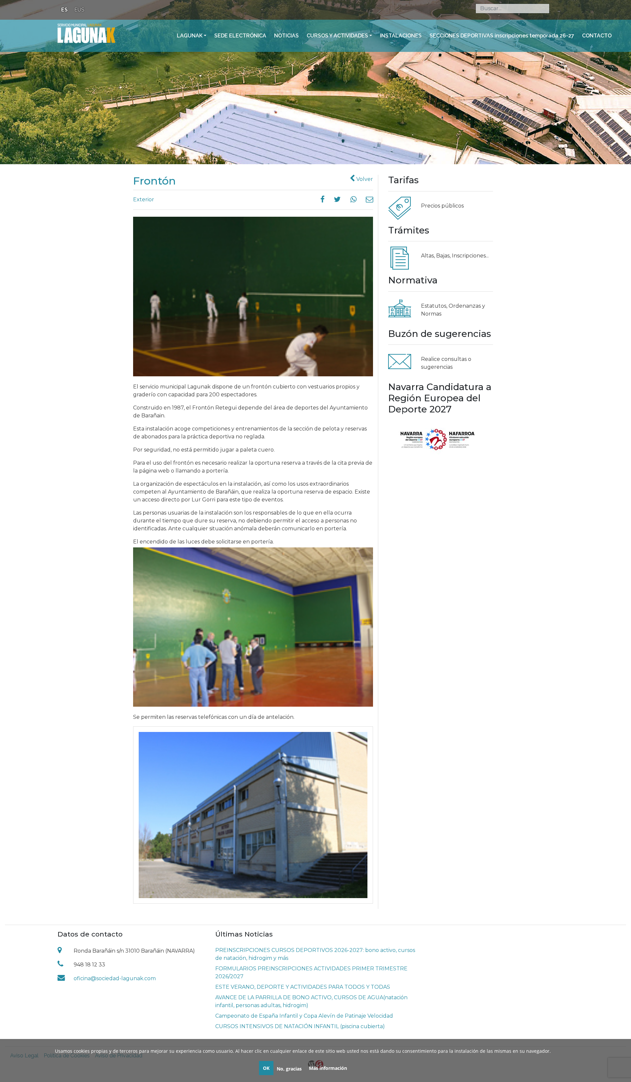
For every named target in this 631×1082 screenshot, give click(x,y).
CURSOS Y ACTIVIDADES (337, 36)
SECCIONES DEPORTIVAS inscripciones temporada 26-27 (502, 36)
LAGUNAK (189, 36)
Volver (364, 179)
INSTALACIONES (401, 36)
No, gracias (289, 1069)
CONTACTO (597, 36)
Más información (328, 1068)
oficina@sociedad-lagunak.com (115, 978)
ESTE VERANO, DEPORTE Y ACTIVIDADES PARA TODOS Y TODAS (302, 987)
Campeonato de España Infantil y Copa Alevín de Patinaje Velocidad (304, 1016)
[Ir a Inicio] (86, 33)
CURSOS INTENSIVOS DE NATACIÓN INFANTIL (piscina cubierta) (300, 1026)
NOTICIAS (286, 36)
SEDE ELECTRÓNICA (240, 36)
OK (266, 1068)
